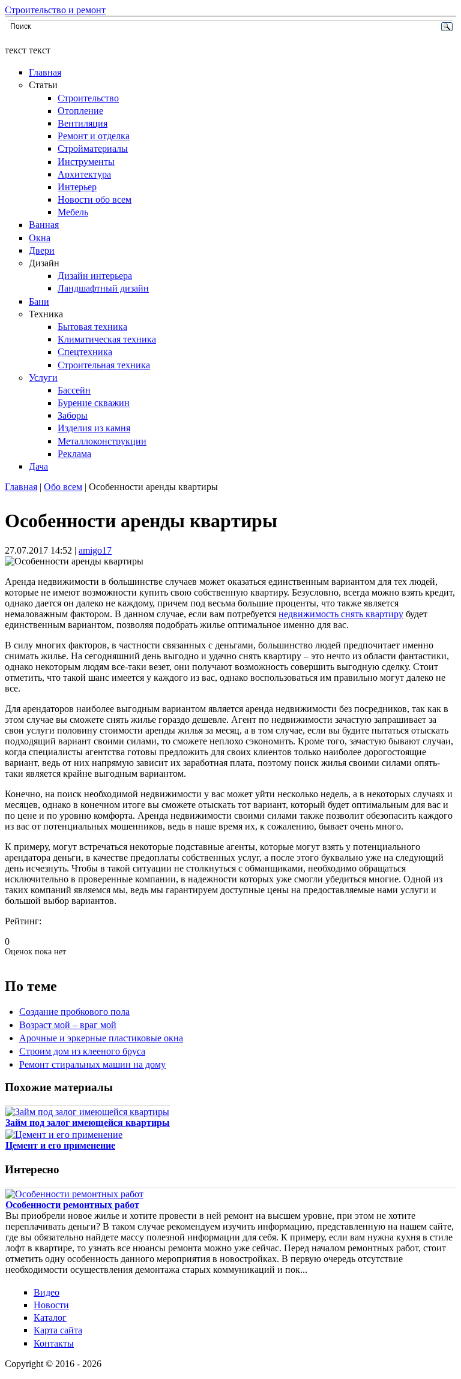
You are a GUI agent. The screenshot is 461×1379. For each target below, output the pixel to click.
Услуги (43, 377)
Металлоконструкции (102, 441)
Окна (39, 238)
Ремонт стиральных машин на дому (92, 1064)
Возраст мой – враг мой (67, 1025)
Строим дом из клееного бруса (82, 1051)
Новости (51, 1305)
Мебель (73, 212)
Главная (45, 72)
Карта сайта (58, 1330)
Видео (46, 1292)
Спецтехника (85, 352)
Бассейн (74, 390)
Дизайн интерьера (95, 276)
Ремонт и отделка (94, 136)
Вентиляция (82, 123)
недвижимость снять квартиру (341, 614)
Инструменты (86, 162)
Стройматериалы (93, 148)
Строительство (88, 98)
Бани (39, 301)
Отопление (80, 111)
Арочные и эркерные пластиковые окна (101, 1038)
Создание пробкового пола (74, 1012)
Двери (42, 250)
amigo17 (95, 550)
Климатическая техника (107, 339)
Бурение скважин (94, 403)
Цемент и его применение (60, 1145)
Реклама (74, 454)
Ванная (44, 225)
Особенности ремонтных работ (72, 1205)
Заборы (73, 415)
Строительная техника (104, 365)
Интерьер (77, 187)
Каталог (50, 1317)
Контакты (54, 1343)
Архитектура (84, 174)
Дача (38, 466)
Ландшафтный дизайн (103, 288)
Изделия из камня (94, 428)
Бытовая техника (92, 327)
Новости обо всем (94, 199)
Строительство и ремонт (55, 10)
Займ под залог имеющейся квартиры (87, 1122)
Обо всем (63, 487)
